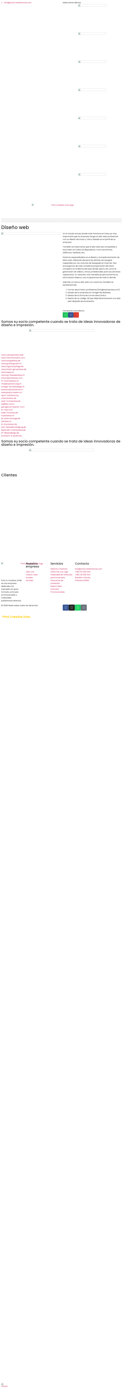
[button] (61, 220)
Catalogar (8, 656)
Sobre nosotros (11, 634)
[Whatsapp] (78, 608)
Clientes (6, 651)
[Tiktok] (84, 608)
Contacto (8, 662)
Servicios (7, 640)
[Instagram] (72, 608)
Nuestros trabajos (12, 645)
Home (5, 629)
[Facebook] (66, 608)
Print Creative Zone (16, 617)
